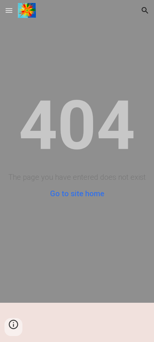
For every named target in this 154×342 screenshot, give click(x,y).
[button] (9, 10)
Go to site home (77, 193)
